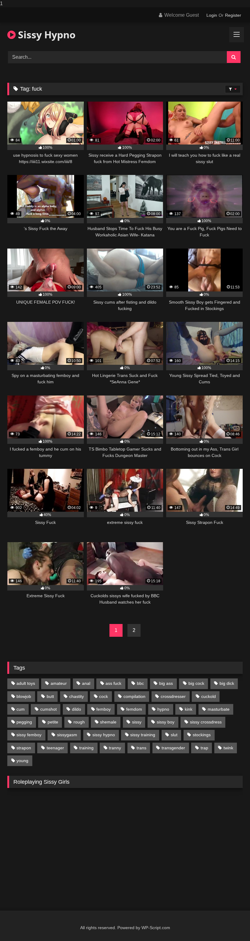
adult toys (25, 683)
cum (20, 709)
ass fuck (113, 683)
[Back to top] (231, 924)
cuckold (208, 696)
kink (188, 709)
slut (174, 734)
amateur (59, 683)
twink (228, 747)
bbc (140, 683)
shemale (108, 722)
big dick (227, 683)
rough (79, 722)
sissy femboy (28, 734)
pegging (24, 722)
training (86, 747)
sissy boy (165, 722)
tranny (115, 747)
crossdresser (173, 696)
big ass (166, 683)
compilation (134, 696)
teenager (55, 747)
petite (53, 722)
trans (141, 747)
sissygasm (67, 734)
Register (233, 15)
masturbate (219, 709)
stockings (202, 734)
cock (103, 696)
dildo (76, 709)
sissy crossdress (206, 722)
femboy (103, 709)
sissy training (142, 734)
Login (211, 15)
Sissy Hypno (46, 34)
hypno (163, 709)
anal (86, 683)
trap (204, 747)
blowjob (23, 696)
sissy (136, 722)
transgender (173, 747)
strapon (23, 747)
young (22, 760)
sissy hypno (103, 734)
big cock (196, 683)
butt (50, 696)
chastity (76, 696)
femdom (134, 709)
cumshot (48, 709)
